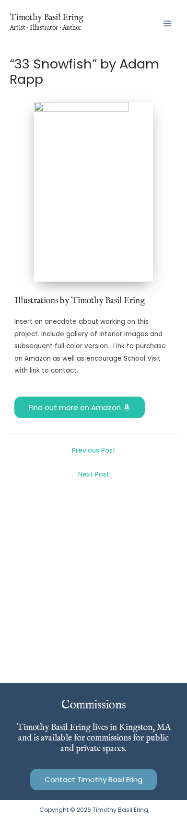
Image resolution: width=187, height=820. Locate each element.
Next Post (93, 474)
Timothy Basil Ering (46, 17)
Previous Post (94, 450)
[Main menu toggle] (167, 23)
